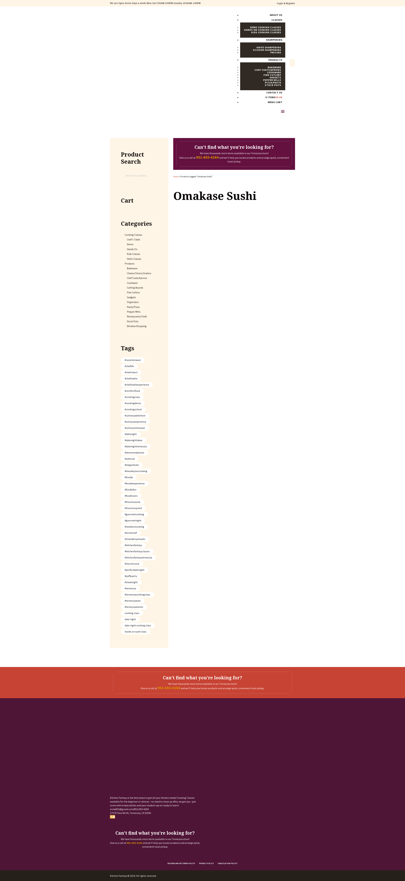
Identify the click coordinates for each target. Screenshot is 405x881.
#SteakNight (131, 582)
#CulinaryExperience (135, 421)
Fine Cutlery (133, 292)
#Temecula (130, 588)
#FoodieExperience (135, 483)
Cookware (132, 283)
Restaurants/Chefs (137, 316)
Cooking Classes (133, 234)
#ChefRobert (131, 372)
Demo (130, 244)
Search (152, 175)
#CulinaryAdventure (135, 415)
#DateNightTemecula (136, 446)
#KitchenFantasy (133, 545)
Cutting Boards (135, 287)
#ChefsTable (131, 378)
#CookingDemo (133, 403)
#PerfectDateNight (134, 570)
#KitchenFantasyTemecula (138, 557)
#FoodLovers (131, 495)
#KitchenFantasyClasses (137, 551)
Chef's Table (133, 239)
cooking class (132, 613)
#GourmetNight (133, 520)
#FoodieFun (130, 489)
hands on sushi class (135, 631)
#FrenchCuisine (132, 502)
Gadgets (131, 297)
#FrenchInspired (133, 508)
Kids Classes (133, 254)
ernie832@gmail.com (121, 809)
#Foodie (129, 477)
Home (176, 176)
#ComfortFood (132, 391)
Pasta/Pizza (133, 307)
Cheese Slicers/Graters (139, 273)
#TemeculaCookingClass (137, 594)
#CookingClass (132, 397)
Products (129, 263)
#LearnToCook (132, 563)
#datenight (131, 434)
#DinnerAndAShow (134, 452)
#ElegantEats (132, 465)
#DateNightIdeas (133, 440)
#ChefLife (129, 366)
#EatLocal (130, 458)
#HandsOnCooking (134, 526)
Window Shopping (136, 326)
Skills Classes (134, 259)
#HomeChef (131, 533)
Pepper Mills (133, 311)
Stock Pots (132, 321)
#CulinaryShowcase (135, 428)
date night (130, 619)
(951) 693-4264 (141, 809)
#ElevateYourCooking (136, 471)
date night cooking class (138, 625)
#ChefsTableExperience (137, 384)
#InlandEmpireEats (135, 539)
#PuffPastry (131, 576)
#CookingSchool (133, 409)
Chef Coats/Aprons (137, 278)
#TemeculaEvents (134, 607)
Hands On (132, 249)
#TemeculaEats (133, 600)
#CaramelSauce (133, 360)
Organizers (133, 302)
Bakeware (132, 268)
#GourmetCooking (134, 514)
